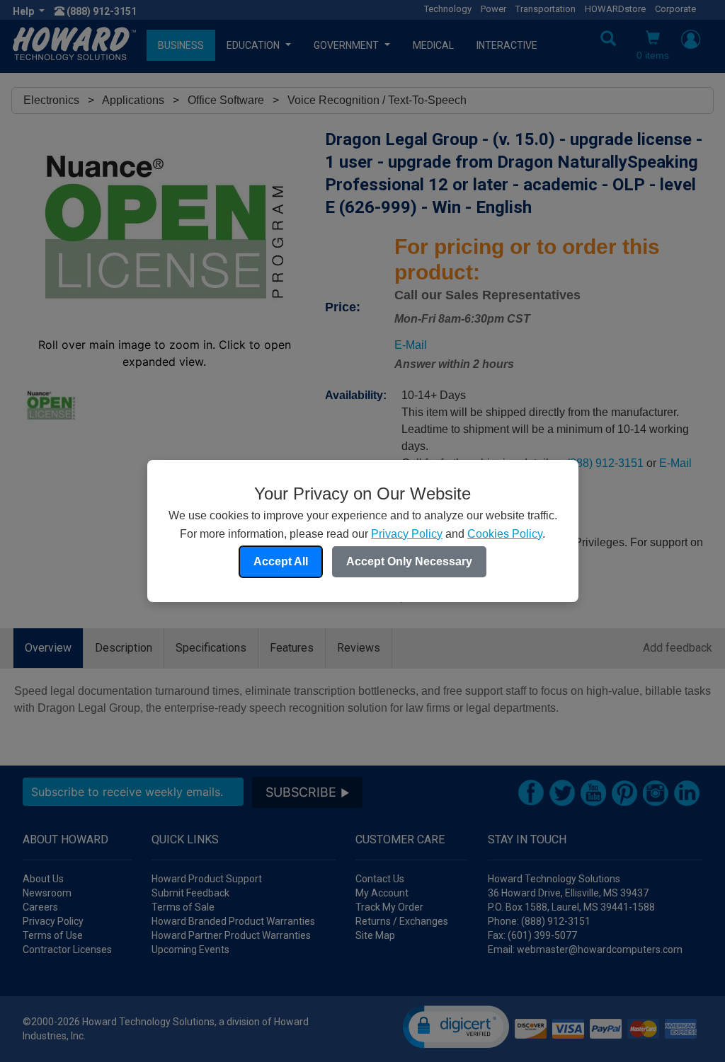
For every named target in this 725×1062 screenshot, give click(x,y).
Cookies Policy (504, 534)
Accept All (280, 561)
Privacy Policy (407, 534)
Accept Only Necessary (409, 561)
